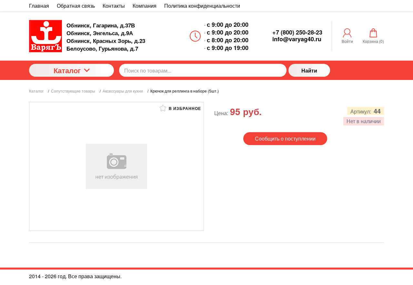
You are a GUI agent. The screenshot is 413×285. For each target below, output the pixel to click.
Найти (309, 70)
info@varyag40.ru (296, 39)
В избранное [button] (184, 108)
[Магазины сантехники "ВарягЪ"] (45, 36)
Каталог (67, 70)
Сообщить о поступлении (285, 138)
